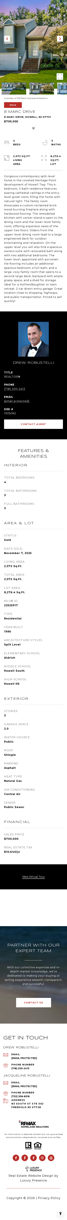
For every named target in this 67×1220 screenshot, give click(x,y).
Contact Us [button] (33, 1002)
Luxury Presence (33, 1180)
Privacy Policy (49, 1198)
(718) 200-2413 (14, 389)
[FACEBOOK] (16, 1158)
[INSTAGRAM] (42, 1158)
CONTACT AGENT (33, 424)
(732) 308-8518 (20, 1096)
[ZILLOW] (51, 1158)
